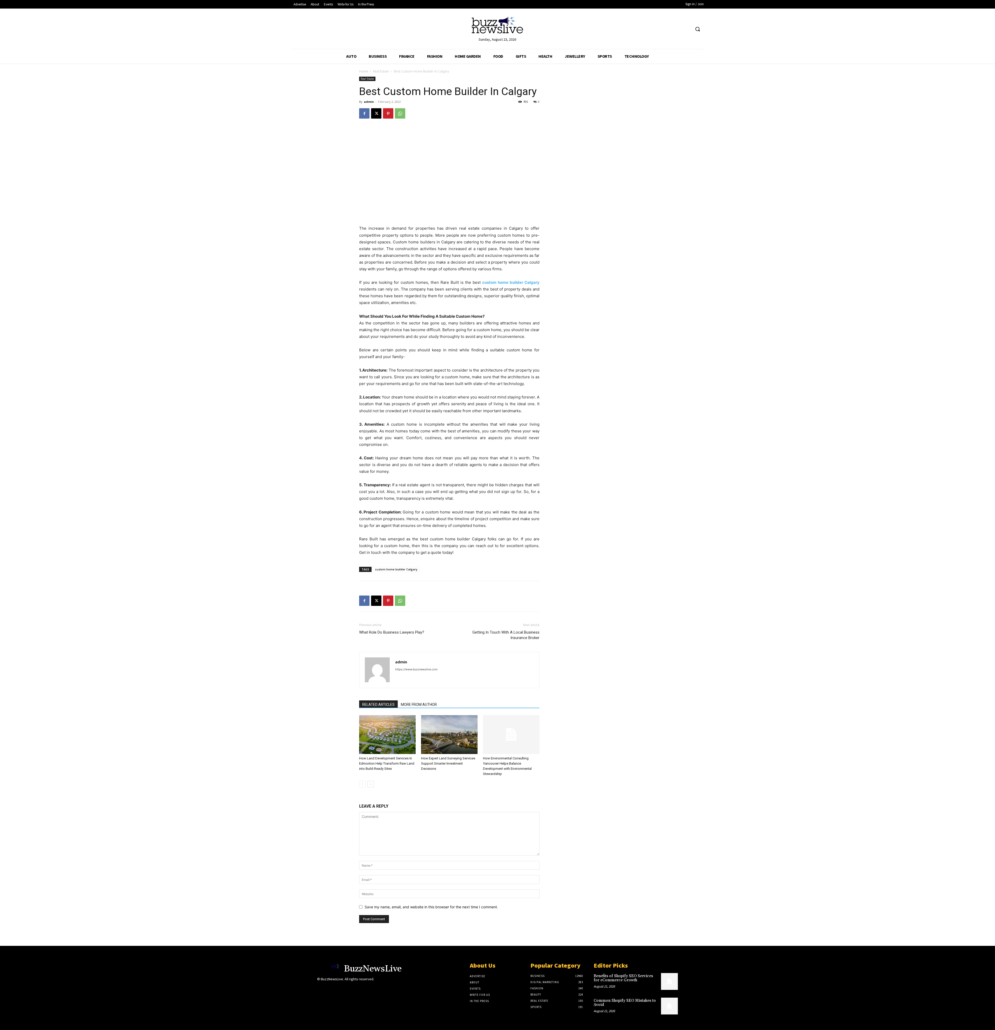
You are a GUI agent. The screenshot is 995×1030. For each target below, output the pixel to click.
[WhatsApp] (400, 113)
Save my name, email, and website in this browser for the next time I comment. (431, 907)
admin (369, 102)
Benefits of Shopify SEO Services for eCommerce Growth (623, 978)
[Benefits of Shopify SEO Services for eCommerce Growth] (669, 981)
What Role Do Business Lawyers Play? (391, 632)
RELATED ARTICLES (378, 704)
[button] (697, 29)
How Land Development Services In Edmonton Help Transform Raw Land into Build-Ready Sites (386, 763)
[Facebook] (364, 113)
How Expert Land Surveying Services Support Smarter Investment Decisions (448, 763)
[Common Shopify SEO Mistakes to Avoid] (669, 1006)
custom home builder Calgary (396, 569)
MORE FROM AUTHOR (419, 704)
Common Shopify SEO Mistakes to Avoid (625, 1002)
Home (363, 71)
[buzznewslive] (497, 26)
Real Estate (381, 71)
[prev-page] (362, 784)
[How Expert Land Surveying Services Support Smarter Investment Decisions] (449, 734)
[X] (376, 113)
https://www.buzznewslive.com (416, 669)
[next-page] (370, 784)
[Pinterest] (388, 113)
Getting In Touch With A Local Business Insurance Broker (505, 635)
